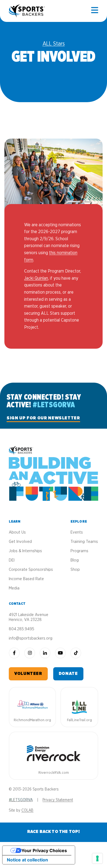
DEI (12, 560)
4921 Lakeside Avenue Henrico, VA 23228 (28, 617)
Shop (75, 570)
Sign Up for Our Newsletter (43, 418)
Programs (79, 551)
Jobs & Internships (25, 551)
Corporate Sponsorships (31, 570)
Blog (75, 560)
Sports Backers (27, 11)
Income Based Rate (26, 579)
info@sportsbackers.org (30, 638)
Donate (68, 673)
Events (77, 532)
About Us (17, 532)
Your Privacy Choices (44, 850)
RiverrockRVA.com (53, 773)
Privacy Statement (58, 800)
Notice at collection (27, 860)
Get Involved (20, 542)
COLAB (27, 810)
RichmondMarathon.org (32, 720)
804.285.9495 (21, 629)
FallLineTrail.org (79, 720)
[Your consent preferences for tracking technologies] (97, 858)
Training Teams (84, 542)
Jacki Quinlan (36, 278)
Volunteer (28, 673)
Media (14, 588)
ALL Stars (54, 44)
